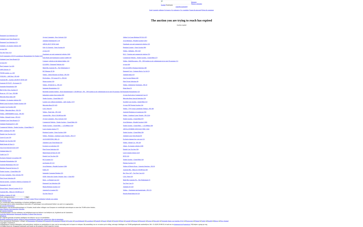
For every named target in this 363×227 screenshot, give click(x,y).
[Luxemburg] (89, 221)
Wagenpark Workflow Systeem (24, 214)
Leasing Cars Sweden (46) (8, 107)
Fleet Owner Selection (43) (51, 149)
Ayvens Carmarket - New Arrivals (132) (55, 37)
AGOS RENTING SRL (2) (51, 139)
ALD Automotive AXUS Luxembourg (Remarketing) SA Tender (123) (21, 56)
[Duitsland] (39, 221)
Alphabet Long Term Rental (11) (10, 39)
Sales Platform (4, 209)
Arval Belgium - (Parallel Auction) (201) (135, 41)
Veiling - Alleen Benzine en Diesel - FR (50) (56, 74)
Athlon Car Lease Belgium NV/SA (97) (135, 37)
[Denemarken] (30, 221)
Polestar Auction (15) (129, 163)
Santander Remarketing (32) (131, 91)
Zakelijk (178, 7)
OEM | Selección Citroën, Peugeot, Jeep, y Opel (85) (58, 176)
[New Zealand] (223, 221)
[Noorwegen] (188, 221)
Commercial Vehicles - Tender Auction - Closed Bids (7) (17, 127)
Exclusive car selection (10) (51, 146)
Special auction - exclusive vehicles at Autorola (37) (15, 181)
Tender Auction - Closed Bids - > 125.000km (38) (138, 125)
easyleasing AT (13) (48, 163)
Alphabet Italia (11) (6, 151)
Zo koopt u (167, 10)
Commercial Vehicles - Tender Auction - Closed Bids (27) (140, 57)
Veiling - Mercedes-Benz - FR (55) (10, 110)
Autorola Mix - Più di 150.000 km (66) (54, 115)
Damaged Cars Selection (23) (9, 35)
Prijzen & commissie (207, 10)
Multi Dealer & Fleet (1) (7, 144)
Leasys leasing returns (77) (51, 129)
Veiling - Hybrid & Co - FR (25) (52, 85)
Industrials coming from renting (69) (53, 95)
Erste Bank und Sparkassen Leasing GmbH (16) (57, 57)
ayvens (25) (46, 51)
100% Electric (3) (5, 69)
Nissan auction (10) (48, 81)
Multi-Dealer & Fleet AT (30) (51, 153)
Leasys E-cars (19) (5, 137)
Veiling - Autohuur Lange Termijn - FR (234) (136, 115)
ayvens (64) (126, 64)
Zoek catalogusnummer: (7, 197)
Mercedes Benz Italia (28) (7, 97)
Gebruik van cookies (51, 199)
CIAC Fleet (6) (47, 108)
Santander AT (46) (5, 185)
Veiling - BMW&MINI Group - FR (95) (12, 114)
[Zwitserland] (55, 221)
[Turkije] (203, 221)
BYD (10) (126, 156)
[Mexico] (215, 221)
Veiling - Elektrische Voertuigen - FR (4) (135, 85)
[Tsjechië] (115, 221)
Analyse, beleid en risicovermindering (24, 219)
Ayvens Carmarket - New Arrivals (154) (55, 119)
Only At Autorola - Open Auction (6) (54, 47)
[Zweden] (69, 221)
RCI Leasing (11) (48, 159)
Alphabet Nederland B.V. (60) (9, 124)
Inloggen (194, 2)
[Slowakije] (155, 221)
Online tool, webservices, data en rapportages (49, 219)
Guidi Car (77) (4, 154)
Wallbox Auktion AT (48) (7, 195)
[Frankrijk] (96, 221)
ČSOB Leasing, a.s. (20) (7, 73)
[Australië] (127, 221)
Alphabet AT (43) (128, 187)
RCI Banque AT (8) (48, 71)
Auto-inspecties (13, 209)
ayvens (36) (3, 49)
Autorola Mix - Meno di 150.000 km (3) (12, 192)
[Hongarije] (141, 221)
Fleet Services (38, 214)
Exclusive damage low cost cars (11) (134, 139)
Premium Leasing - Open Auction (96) (134, 47)
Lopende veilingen (158, 10)
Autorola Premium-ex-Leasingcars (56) (134, 112)
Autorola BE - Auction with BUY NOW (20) (13, 80)
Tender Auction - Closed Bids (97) (133, 119)
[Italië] (109, 221)
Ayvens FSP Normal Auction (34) (133, 105)
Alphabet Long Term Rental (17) (10, 120)
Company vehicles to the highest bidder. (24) (56, 61)
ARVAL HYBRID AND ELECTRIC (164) (136, 129)
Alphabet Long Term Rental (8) (132, 136)
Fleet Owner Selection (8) (7, 178)
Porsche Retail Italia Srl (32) (131, 193)
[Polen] (120, 221)
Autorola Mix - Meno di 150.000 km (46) (135, 170)
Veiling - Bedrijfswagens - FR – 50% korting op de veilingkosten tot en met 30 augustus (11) (150, 61)
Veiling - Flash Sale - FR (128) (52, 112)
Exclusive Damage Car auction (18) (10, 158)
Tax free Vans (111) (6, 52)
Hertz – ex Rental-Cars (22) (51, 180)
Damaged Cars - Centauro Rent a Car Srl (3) (136, 71)
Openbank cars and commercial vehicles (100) (56, 54)
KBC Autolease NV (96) (7, 131)
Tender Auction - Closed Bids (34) (133, 159)
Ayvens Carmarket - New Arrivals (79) (11, 175)
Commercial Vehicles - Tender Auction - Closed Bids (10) (60, 122)
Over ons (26, 199)
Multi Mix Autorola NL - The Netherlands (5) (136, 180)
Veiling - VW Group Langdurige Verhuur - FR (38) (138, 108)
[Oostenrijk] (47, 221)
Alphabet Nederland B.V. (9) (51, 41)
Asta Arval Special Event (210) (9, 148)
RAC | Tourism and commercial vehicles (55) (136, 54)
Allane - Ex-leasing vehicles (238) (133, 146)
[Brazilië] (209, 221)
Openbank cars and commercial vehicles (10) (136, 44)
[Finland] (196, 221)
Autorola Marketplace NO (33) (9, 164)
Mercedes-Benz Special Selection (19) (134, 98)
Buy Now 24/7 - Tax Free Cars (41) (133, 173)
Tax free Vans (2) (48, 193)
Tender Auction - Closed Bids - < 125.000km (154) (58, 125)
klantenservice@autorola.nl (182, 224)
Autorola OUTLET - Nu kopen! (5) (10, 83)
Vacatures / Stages (5, 199)
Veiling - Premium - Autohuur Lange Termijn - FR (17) (59, 136)
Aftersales (21, 209)
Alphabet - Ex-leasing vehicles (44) (10, 46)
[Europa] (149, 221)
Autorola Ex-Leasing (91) (50, 190)
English (163, 5)
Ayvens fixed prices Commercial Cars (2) (135, 95)
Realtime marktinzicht (6, 219)
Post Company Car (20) (7, 66)
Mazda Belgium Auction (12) (51, 187)
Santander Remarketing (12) (51, 88)
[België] (63, 221)
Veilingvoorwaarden (17, 199)
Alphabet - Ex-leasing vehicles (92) (10, 100)
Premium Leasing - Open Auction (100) (54, 132)
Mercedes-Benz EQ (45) (50, 105)
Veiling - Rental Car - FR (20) (132, 142)
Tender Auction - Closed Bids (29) (10, 171)
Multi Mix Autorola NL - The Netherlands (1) (56, 68)
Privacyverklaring (40, 199)
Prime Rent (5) (127, 88)
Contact (31, 199)
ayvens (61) (3, 63)
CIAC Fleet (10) (128, 176)
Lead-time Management (7, 214)
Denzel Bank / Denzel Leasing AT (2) (11, 188)
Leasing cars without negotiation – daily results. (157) (59, 102)
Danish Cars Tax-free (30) (50, 156)
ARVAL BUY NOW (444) (51, 44)
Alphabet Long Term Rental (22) (10, 59)
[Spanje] (103, 221)
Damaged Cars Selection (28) (51, 183)
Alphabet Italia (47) (129, 74)
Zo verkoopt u (175, 10)
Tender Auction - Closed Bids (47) (53, 98)
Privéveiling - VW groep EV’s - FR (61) (55, 78)
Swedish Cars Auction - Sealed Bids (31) (135, 102)
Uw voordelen (184, 10)
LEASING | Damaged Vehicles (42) (53, 64)
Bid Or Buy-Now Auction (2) (9, 90)
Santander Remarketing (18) (8, 161)
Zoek (150, 10)
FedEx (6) (46, 170)
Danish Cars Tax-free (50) (8, 141)
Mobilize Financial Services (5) (9, 168)
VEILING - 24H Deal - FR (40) (9, 76)
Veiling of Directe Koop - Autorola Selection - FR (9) (139, 166)
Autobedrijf (184, 7)
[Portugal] (134, 221)
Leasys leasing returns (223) (131, 153)
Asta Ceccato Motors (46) (130, 78)
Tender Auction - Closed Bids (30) (133, 132)
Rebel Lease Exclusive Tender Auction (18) (13, 103)
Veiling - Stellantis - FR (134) (132, 51)
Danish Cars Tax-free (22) (8, 134)
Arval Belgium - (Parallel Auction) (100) (55, 166)
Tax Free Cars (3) (128, 183)
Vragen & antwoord (195, 10)
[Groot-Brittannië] (78, 221)
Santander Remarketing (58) (8, 86)
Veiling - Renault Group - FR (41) (10, 117)
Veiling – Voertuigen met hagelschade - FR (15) (137, 190)
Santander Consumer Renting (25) (53, 173)
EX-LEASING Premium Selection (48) (135, 68)
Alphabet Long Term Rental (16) (52, 142)
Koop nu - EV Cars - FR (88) (9, 93)
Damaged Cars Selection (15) (9, 42)
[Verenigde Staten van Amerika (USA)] (172, 221)
